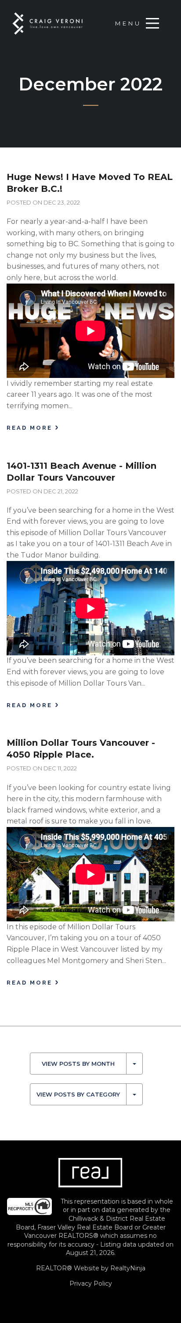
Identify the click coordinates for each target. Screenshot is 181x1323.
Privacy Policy (90, 1283)
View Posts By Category (78, 1094)
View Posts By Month (78, 1063)
